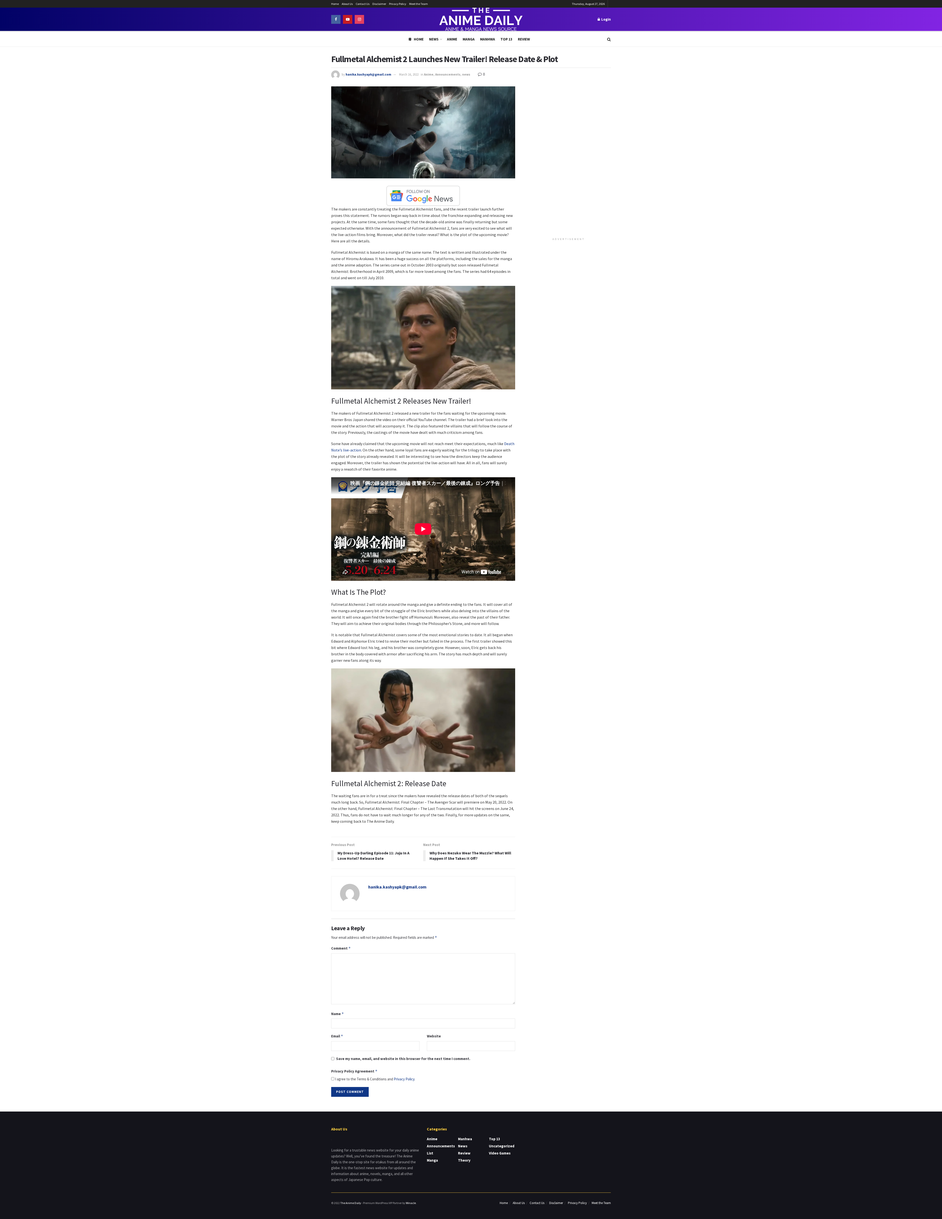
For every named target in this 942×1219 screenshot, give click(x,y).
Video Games (499, 1153)
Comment (341, 948)
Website (434, 1036)
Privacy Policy (397, 4)
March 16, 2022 (409, 74)
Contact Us (362, 4)
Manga (469, 39)
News (434, 39)
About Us (347, 4)
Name (337, 1013)
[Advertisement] (568, 160)
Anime (452, 39)
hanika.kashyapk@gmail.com (368, 74)
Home (335, 4)
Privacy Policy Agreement (354, 1071)
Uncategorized (501, 1146)
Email (337, 1036)
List (430, 1153)
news (466, 74)
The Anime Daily (350, 1203)
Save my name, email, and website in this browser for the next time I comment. (403, 1058)
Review (524, 39)
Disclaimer (379, 4)
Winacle (411, 1203)
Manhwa (487, 39)
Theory (464, 1160)
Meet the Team (418, 4)
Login (606, 19)
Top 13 (506, 39)
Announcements (447, 74)
